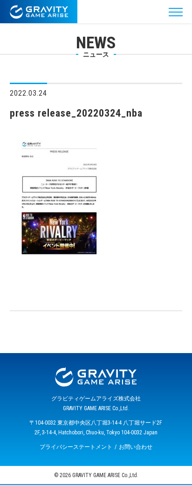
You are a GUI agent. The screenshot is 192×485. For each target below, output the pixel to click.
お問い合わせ (135, 447)
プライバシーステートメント (76, 447)
